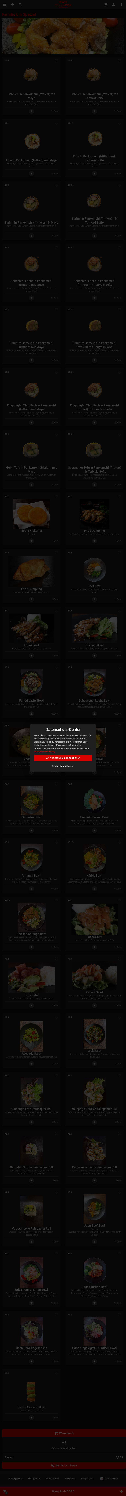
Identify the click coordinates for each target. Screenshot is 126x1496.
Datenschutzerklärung (44, 752)
